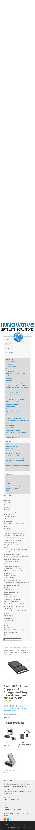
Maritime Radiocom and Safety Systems (16, 458)
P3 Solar (8, 493)
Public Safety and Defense (13, 430)
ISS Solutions (9, 448)
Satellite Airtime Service (12, 446)
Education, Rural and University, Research (17, 387)
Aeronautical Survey (11, 362)
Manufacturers (9, 474)
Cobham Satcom (10, 476)
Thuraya (8, 483)
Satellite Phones (10, 444)
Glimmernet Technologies (24, 827)
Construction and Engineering (14, 383)
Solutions (8, 441)
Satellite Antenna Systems (13, 451)
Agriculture (9, 378)
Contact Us (8, 348)
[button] (28, 660)
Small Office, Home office (12, 404)
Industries (8, 357)
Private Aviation (10, 371)
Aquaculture (9, 380)
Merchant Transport (11, 425)
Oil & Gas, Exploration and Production (16, 399)
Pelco (7, 490)
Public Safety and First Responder (15, 402)
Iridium (8, 481)
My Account (9, 352)
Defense (8, 369)
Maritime (8, 413)
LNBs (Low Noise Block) (12, 455)
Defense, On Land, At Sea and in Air (15, 385)
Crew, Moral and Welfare (12, 416)
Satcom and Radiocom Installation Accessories (14, 462)
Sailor (15, 714)
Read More (7, 797)
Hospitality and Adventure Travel (14, 390)
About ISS (8, 344)
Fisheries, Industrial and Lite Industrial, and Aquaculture (17, 422)
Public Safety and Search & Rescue (15, 373)
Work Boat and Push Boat (12, 437)
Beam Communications (12, 488)
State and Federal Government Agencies (16, 406)
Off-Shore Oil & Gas (11, 428)
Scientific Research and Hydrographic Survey (15, 434)
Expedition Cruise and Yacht (13, 418)
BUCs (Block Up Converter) (13, 453)
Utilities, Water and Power (13, 411)
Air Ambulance (10, 364)
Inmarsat (8, 479)
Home (7, 339)
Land (7, 376)
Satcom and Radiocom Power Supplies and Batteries (17, 466)
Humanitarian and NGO (12, 392)
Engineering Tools (11, 470)
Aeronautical (9, 359)
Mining (8, 397)
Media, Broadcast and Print (13, 395)
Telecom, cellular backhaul (13, 409)
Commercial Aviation (11, 366)
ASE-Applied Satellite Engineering (15, 486)
